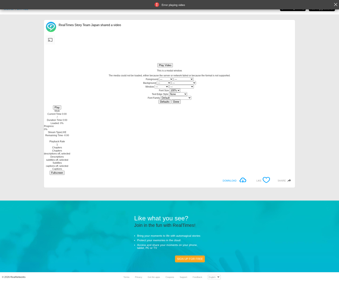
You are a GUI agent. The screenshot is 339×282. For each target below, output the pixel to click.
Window (149, 86)
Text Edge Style (160, 94)
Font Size (164, 90)
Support (183, 277)
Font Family (154, 98)
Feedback (197, 277)
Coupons (170, 277)
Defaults (165, 101)
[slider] (57, 126)
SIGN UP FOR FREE (190, 258)
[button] (57, 111)
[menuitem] (57, 143)
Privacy (138, 277)
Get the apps (154, 277)
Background (149, 83)
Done (176, 101)
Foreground (152, 79)
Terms (126, 277)
